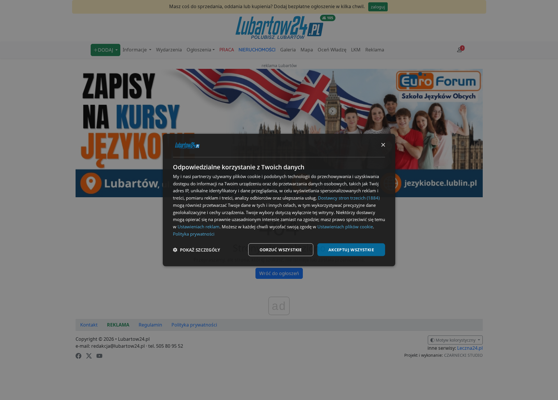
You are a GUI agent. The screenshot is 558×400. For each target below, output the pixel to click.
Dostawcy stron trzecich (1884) (349, 198)
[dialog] (279, 200)
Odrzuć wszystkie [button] (281, 249)
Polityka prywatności (193, 233)
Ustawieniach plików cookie (345, 226)
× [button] (383, 145)
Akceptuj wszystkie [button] (351, 249)
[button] (196, 250)
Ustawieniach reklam (198, 226)
